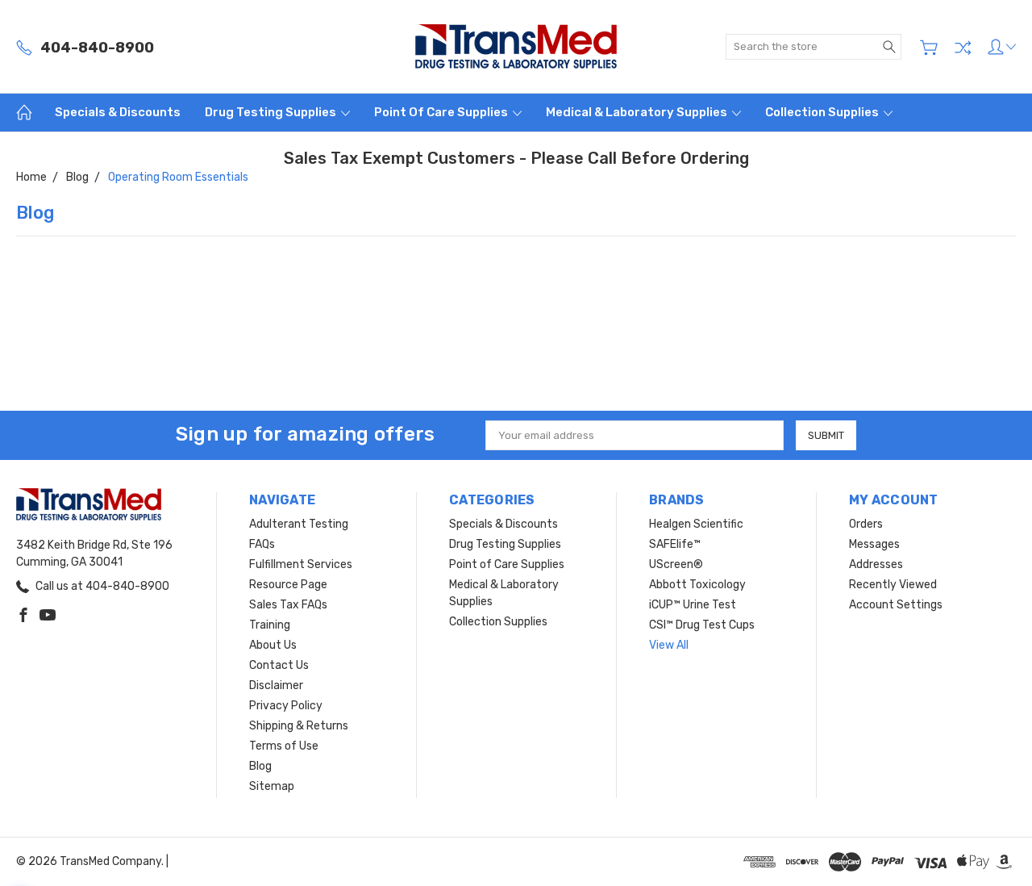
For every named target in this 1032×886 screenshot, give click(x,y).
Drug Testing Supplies (272, 112)
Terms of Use (283, 746)
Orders (866, 524)
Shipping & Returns (298, 726)
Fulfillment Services (300, 564)
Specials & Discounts (118, 112)
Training (269, 625)
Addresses (876, 564)
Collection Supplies (823, 112)
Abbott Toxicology (697, 584)
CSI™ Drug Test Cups (702, 625)
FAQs (262, 544)
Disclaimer (276, 685)
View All (669, 645)
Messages (874, 544)
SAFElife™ (675, 544)
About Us (273, 645)
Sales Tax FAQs (288, 605)
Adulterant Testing (298, 524)
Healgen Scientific (696, 524)
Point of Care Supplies (442, 112)
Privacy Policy (285, 706)
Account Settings (896, 605)
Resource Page (288, 584)
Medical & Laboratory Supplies (638, 112)
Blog (260, 766)
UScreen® (676, 564)
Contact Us (279, 665)
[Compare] (963, 47)
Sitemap (271, 786)
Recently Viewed (893, 584)
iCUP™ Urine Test (692, 605)
